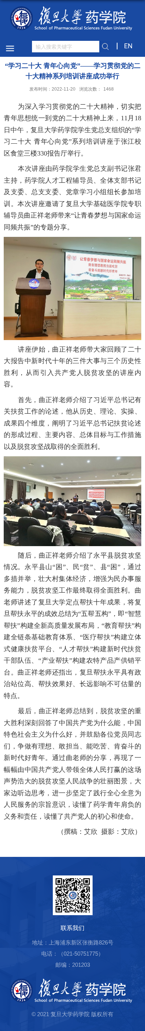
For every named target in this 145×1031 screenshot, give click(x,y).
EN (128, 46)
